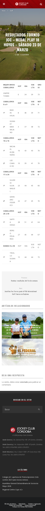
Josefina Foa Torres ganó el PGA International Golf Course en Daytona (21, 291)
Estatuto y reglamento (34, 504)
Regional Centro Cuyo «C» (12, 489)
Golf (18, 55)
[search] (38, 409)
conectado (24, 382)
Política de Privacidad (15, 505)
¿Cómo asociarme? (30, 505)
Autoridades (22, 504)
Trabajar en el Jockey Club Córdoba (22, 506)
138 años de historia (10, 504)
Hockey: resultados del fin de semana (24, 279)
